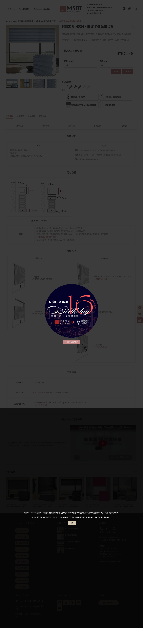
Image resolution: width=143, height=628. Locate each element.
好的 (72, 523)
